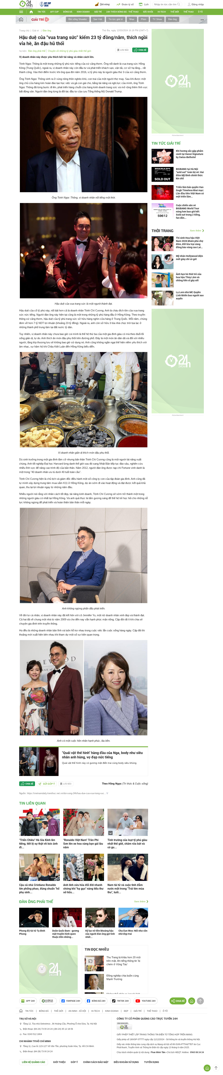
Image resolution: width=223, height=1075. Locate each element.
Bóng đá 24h (98, 1001)
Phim (143, 19)
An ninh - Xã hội (77, 1011)
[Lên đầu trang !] (216, 1068)
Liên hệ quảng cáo (33, 1062)
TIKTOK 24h (123, 1001)
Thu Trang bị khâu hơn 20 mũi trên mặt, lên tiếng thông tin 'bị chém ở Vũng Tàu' (123, 961)
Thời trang (162, 230)
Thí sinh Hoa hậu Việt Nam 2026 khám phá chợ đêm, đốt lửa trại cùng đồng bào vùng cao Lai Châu (189, 242)
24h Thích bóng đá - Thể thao (122, 12)
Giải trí (98, 12)
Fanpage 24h (73, 1001)
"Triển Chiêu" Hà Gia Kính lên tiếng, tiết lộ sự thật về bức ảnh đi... (38, 843)
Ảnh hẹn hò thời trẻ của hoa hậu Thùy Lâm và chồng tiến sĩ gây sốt (188, 277)
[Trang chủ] (24, 19)
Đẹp (126, 1011)
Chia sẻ (142, 50)
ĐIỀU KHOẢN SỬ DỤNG (126, 1062)
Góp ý (74, 1062)
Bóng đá (67, 12)
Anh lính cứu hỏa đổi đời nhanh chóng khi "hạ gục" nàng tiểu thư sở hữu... (83, 888)
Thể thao (188, 12)
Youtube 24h (149, 1001)
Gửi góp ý (49, 783)
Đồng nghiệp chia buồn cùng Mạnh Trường (122, 977)
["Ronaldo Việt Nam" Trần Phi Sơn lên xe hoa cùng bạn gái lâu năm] (83, 822)
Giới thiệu (59, 1062)
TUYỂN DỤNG (151, 1062)
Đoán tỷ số (128, 4)
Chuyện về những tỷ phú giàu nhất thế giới (69, 51)
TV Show (157, 19)
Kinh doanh (83, 12)
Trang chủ (24, 30)
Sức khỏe (148, 12)
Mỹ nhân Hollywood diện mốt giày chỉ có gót (189, 258)
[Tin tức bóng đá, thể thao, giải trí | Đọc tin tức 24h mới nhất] (26, 4)
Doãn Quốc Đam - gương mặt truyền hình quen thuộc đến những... (65, 933)
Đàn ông (172, 19)
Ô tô (200, 12)
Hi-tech (162, 12)
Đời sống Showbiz (77, 19)
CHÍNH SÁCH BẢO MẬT (96, 1062)
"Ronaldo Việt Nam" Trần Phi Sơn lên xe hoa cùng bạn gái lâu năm (83, 843)
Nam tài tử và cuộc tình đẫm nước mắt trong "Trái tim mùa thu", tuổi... (125, 888)
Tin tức (41, 12)
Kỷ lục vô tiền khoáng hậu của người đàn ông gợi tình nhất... (100, 933)
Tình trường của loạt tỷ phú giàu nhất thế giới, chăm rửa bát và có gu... (127, 843)
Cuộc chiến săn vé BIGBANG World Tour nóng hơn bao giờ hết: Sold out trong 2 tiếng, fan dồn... (188, 211)
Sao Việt (97, 19)
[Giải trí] (41, 19)
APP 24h (30, 1001)
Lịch (146, 4)
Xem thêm (139, 901)
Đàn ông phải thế (36, 51)
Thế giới (174, 12)
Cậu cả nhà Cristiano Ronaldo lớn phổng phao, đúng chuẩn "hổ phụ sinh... (39, 888)
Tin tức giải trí (116, 19)
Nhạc (131, 19)
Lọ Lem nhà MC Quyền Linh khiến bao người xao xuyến (190, 295)
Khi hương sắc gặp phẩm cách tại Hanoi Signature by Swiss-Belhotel (189, 154)
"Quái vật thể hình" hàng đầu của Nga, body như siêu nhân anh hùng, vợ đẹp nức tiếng (102, 755)
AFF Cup (54, 12)
